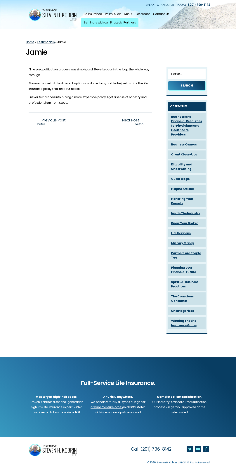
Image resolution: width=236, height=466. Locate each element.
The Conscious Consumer (182, 298)
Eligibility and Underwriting (181, 166)
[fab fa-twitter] (190, 449)
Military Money (182, 243)
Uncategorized (182, 311)
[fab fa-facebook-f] (206, 449)
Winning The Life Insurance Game (184, 323)
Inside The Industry (185, 213)
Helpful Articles (182, 189)
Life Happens (181, 233)
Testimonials (46, 42)
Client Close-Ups (184, 154)
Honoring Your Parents (182, 201)
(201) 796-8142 (199, 4)
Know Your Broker (184, 223)
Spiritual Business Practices (184, 284)
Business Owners (184, 144)
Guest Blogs (180, 179)
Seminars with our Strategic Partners (110, 22)
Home (30, 42)
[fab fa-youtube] (198, 449)
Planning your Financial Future (183, 269)
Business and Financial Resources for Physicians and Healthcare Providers (186, 126)
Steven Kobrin (40, 402)
